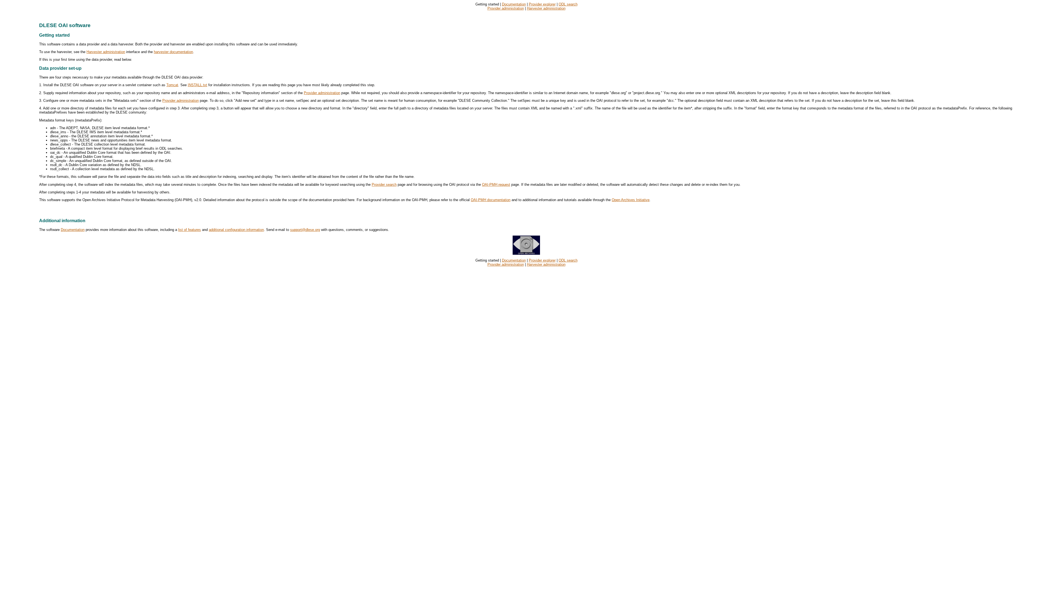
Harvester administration (546, 8)
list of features (189, 230)
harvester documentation (173, 52)
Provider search (384, 184)
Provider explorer (542, 4)
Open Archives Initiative (630, 200)
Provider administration (505, 8)
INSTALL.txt (197, 85)
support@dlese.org (305, 230)
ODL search (568, 4)
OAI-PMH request (496, 184)
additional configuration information (236, 230)
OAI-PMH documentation (490, 200)
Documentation (514, 4)
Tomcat (172, 85)
